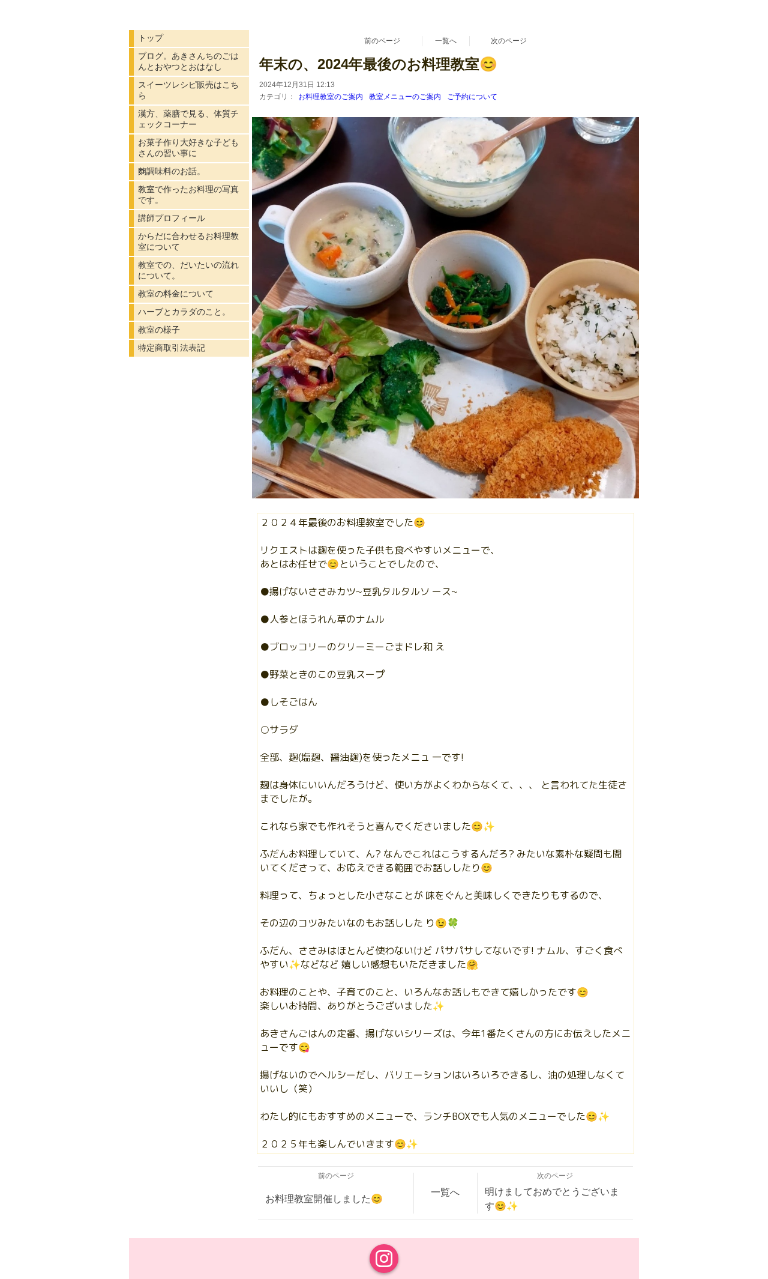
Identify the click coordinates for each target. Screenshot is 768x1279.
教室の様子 (159, 329)
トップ (150, 38)
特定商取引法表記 (171, 347)
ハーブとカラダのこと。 (184, 311)
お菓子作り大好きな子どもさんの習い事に (188, 148)
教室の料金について (176, 293)
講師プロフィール (171, 218)
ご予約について (472, 96)
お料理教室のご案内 (330, 96)
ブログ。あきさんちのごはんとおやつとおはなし (188, 61)
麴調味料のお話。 (171, 171)
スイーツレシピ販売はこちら (188, 90)
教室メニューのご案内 (405, 96)
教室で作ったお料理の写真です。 (188, 194)
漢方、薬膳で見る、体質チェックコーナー (188, 119)
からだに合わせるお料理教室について (188, 241)
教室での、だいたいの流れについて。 (188, 270)
